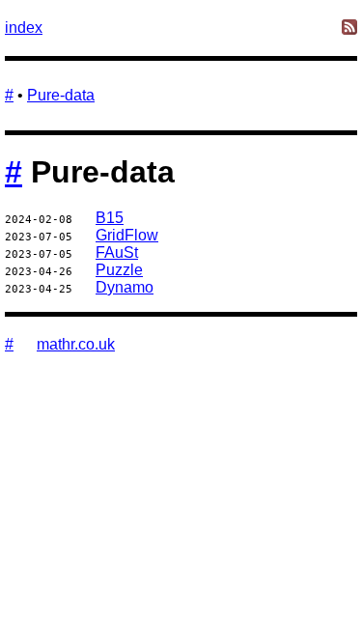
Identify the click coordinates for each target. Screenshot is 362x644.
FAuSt (117, 252)
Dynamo (124, 287)
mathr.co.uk (76, 344)
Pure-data (61, 95)
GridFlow (127, 235)
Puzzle (119, 270)
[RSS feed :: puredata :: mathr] (349, 29)
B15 (110, 218)
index (23, 27)
